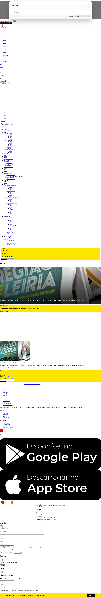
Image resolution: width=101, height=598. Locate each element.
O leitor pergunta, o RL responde (14, 176)
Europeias (9, 147)
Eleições (5, 132)
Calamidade (6, 131)
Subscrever (3, 259)
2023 (10, 189)
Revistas (5, 184)
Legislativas (9, 140)
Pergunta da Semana (8, 159)
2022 (10, 144)
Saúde (5, 155)
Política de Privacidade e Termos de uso (32, 384)
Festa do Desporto (11, 217)
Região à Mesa (7, 160)
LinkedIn (5, 393)
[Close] (37, 513)
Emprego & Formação (9, 237)
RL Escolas (6, 181)
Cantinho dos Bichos (8, 167)
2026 (10, 151)
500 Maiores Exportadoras (13, 197)
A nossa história (10, 240)
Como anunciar (7, 236)
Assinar (8, 21)
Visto (5, 169)
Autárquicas (9, 133)
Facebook (5, 389)
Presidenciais (10, 149)
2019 (10, 145)
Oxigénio (9, 165)
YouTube (5, 395)
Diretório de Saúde (11, 209)
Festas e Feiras (10, 164)
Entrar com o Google (51, 519)
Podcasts (6, 180)
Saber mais (3, 253)
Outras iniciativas (11, 232)
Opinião (5, 168)
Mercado (6, 153)
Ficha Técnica (10, 241)
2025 (10, 135)
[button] (50, 64)
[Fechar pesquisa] (88, 6)
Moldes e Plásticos (11, 191)
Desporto (6, 156)
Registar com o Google (7, 552)
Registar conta (18, 552)
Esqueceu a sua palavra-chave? (43, 517)
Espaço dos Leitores (8, 173)
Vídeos (5, 171)
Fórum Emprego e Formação (13, 225)
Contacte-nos (3, 21)
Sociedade (6, 129)
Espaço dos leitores (11, 175)
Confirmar (3, 565)
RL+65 (5, 183)
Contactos (9, 245)
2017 (10, 137)
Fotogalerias (6, 172)
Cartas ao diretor (10, 177)
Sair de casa (6, 161)
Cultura (5, 157)
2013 (10, 139)
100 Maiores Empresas (12, 203)
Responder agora (4, 311)
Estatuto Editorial (11, 244)
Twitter (4, 391)
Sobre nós (6, 239)
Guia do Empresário (11, 185)
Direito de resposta (11, 179)
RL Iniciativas (7, 216)
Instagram (5, 392)
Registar (7, 124)
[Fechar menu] (9, 83)
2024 (10, 143)
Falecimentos (7, 233)
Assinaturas (5, 414)
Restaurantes (9, 163)
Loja (11, 21)
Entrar (14, 21)
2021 (10, 136)
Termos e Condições (11, 243)
